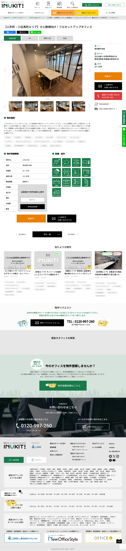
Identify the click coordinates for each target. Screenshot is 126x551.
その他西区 (93, 477)
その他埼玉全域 (57, 484)
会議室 (8, 146)
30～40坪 (87, 494)
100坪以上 (33, 494)
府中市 (72, 473)
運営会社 (112, 444)
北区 (97, 471)
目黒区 (88, 469)
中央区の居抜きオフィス (36, 18)
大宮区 (82, 482)
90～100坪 (41, 494)
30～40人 (87, 506)
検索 (113, 351)
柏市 (65, 482)
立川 (62, 473)
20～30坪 (39, 137)
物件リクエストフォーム (50, 322)
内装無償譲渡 (61, 523)
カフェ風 (70, 517)
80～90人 (49, 506)
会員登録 (16, 460)
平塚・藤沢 (78, 477)
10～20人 (102, 506)
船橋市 (48, 482)
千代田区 (42, 469)
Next (90, 70)
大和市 (74, 471)
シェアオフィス (61, 517)
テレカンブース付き (68, 519)
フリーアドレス (34, 521)
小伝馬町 (17, 137)
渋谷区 (71, 469)
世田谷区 (112, 469)
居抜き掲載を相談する (107, 109)
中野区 (32, 471)
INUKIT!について (98, 443)
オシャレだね (61, 137)
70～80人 (57, 506)
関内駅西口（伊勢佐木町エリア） (40, 477)
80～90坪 (49, 494)
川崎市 (37, 471)
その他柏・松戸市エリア (37, 482)
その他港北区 (102, 477)
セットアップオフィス (23, 141)
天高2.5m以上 (32, 146)
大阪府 (60, 471)
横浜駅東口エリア (59, 475)
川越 (91, 482)
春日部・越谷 (98, 482)
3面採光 (49, 525)
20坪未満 (102, 494)
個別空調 (107, 519)
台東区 (76, 469)
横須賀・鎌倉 (69, 477)
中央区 (8, 137)
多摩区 (70, 480)
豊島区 (92, 471)
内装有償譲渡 (51, 523)
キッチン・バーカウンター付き (93, 519)
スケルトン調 (56, 521)
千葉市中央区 (78, 480)
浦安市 (60, 482)
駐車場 (82, 523)
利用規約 (112, 447)
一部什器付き (94, 517)
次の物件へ (72, 234)
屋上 (96, 521)
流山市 (80, 471)
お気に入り (54, 451)
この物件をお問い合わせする (65, 218)
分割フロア (33, 523)
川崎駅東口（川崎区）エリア (39, 480)
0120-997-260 (36, 425)
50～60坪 (72, 494)
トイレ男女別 (58, 141)
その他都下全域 (94, 473)
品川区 (82, 469)
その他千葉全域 (73, 482)
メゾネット (74, 523)
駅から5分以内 (55, 146)
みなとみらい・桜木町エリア (88, 475)
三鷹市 (52, 473)
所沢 (105, 482)
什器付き (81, 141)
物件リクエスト (93, 5)
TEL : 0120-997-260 (80, 321)
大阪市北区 (67, 471)
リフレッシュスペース (54, 519)
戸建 (94, 523)
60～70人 (64, 506)
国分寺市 (79, 473)
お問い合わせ (116, 5)
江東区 (94, 469)
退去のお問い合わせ (78, 456)
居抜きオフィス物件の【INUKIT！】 (15, 18)
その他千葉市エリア (99, 480)
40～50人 (79, 506)
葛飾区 (32, 473)
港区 (54, 469)
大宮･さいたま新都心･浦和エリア (40, 484)
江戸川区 (38, 473)
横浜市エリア (104, 473)
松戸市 (109, 480)
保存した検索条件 (56, 455)
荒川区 (102, 471)
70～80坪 (57, 494)
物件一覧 (47, 234)
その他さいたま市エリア (48, 471)
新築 (31, 519)
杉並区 (86, 471)
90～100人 (41, 506)
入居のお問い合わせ (78, 447)
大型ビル (113, 517)
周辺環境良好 (19, 146)
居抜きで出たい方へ (89, 12)
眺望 (68, 523)
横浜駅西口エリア (46, 475)
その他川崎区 (53, 480)
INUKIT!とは (39, 12)
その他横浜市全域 (71, 475)
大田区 (105, 469)
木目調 (44, 146)
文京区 (65, 469)
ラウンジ (32, 525)
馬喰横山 (28, 137)
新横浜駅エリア (34, 475)
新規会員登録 (32, 206)
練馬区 (108, 471)
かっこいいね (74, 137)
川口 (86, 482)
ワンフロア (70, 141)
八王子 (58, 473)
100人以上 (33, 506)
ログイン (32, 200)
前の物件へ (23, 234)
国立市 (85, 473)
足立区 (114, 471)
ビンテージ (110, 523)
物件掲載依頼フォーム (79, 460)
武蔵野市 (45, 473)
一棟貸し (108, 521)
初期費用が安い (45, 521)
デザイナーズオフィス (42, 141)
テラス (102, 521)
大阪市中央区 (34, 469)
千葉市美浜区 (87, 480)
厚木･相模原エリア (58, 477)
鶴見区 (86, 477)
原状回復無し (104, 517)
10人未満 (49, 137)
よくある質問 (110, 12)
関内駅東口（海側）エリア (107, 475)
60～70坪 (64, 494)
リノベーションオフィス (75, 521)
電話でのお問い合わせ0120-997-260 (111, 96)
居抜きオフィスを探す (16, 12)
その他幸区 (62, 480)
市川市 (54, 482)
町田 (67, 473)
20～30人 (95, 506)
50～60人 (72, 506)
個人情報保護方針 (114, 451)
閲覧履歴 (53, 447)
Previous (5, 70)
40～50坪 (79, 494)
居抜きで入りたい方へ (65, 12)
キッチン (8, 141)
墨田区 (100, 469)
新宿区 (59, 469)
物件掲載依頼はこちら (69, 385)
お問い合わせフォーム (95, 427)
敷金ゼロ (79, 519)
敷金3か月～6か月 (39, 519)
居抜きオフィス (34, 517)
